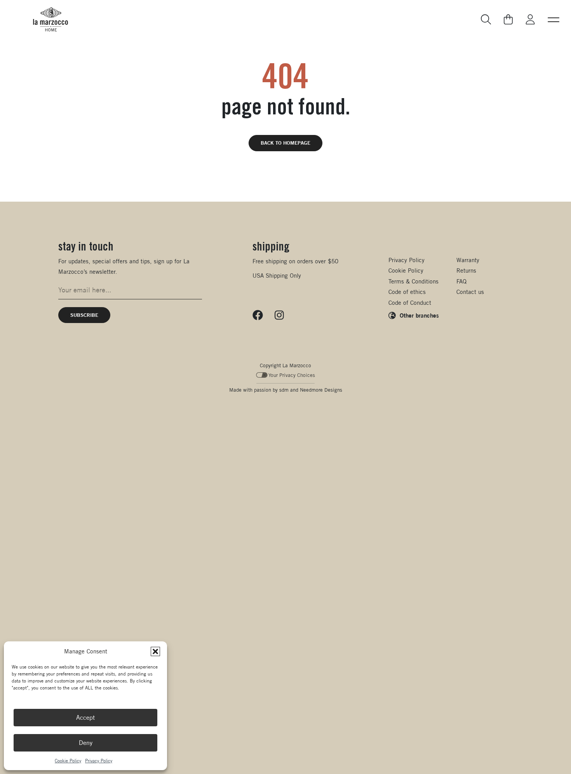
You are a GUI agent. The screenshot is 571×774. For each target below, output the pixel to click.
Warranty (467, 260)
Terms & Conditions (413, 281)
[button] (155, 651)
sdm (284, 390)
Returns (466, 270)
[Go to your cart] (508, 19)
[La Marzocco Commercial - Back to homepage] (50, 19)
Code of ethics (407, 292)
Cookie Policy (68, 761)
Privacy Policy (98, 761)
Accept (85, 717)
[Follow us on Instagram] (279, 315)
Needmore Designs (321, 390)
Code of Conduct (409, 302)
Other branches (419, 315)
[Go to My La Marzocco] (530, 20)
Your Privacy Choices (291, 375)
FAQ (461, 281)
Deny (85, 742)
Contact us (470, 292)
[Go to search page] (486, 20)
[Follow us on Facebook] (257, 315)
